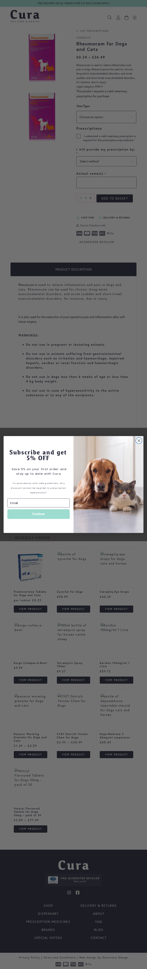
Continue (38, 514)
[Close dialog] (139, 441)
